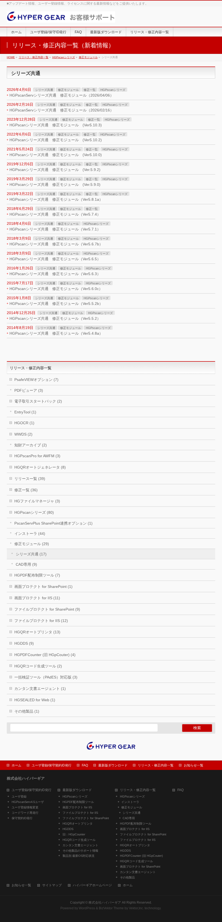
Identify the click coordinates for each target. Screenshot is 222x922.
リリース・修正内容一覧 (156, 765)
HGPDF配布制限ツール (78, 802)
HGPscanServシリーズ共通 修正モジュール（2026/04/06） (61, 95)
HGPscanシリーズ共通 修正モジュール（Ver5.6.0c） (56, 289)
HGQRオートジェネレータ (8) (40, 467)
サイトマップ (52, 885)
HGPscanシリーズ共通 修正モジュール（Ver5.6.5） (55, 259)
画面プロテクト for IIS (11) (37, 598)
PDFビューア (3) (28, 390)
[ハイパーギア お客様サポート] (61, 16)
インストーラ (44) (29, 533)
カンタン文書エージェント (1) (40, 688)
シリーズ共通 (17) (31, 554)
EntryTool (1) (25, 412)
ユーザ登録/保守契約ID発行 (51, 765)
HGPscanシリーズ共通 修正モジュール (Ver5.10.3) (55, 125)
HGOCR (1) (24, 423)
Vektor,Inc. (136, 908)
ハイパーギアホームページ (92, 885)
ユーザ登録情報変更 (25, 807)
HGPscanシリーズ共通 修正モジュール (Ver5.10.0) (55, 155)
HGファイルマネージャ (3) (37, 501)
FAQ (85, 765)
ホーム (16, 765)
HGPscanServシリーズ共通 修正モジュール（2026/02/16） (61, 110)
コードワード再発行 (25, 812)
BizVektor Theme (111, 908)
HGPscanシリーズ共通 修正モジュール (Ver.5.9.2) (54, 169)
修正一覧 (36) (26, 490)
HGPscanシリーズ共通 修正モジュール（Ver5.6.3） (55, 274)
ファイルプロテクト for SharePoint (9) (47, 609)
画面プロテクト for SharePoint (140, 866)
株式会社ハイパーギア (105, 902)
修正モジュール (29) (31, 544)
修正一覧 (90, 89)
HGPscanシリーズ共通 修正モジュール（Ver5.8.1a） (56, 199)
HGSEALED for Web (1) (34, 700)
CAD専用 (129, 818)
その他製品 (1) (26, 711)
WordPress (87, 908)
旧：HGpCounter (74, 834)
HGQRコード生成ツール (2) (38, 666)
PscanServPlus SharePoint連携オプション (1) (53, 523)
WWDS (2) (23, 434)
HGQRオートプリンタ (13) (37, 632)
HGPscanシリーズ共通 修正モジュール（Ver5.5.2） (55, 318)
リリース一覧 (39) (29, 478)
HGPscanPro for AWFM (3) (37, 456)
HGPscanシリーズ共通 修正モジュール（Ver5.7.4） (55, 214)
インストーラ (130, 802)
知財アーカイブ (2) (30, 445)
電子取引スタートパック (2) (38, 401)
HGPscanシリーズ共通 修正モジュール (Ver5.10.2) (55, 140)
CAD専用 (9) (26, 564)
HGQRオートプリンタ (78, 823)
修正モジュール (68, 89)
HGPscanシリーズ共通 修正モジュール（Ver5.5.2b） (56, 303)
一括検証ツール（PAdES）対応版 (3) (45, 677)
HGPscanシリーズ (112, 89)
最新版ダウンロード (113, 765)
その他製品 (127, 877)
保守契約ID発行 (22, 818)
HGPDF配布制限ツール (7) (37, 575)
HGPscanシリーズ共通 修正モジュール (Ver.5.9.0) (54, 184)
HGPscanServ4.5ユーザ (28, 802)
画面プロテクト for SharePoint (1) (43, 586)
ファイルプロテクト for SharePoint (86, 818)
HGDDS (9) (24, 643)
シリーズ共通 (44, 89)
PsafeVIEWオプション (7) (36, 379)
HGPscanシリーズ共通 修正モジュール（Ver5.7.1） (55, 229)
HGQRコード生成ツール (79, 839)
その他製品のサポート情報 (80, 850)
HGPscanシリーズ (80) (34, 512)
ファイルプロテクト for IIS (80, 812)
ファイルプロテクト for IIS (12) (41, 620)
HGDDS (68, 829)
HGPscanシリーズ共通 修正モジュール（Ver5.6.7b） (56, 244)
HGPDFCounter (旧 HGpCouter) (141, 855)
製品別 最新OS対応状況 (78, 855)
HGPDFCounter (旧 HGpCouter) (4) (45, 655)
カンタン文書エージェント (80, 845)
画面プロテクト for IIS (77, 807)
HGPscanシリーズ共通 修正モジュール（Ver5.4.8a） (56, 333)
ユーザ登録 (19, 796)
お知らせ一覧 (193, 765)
